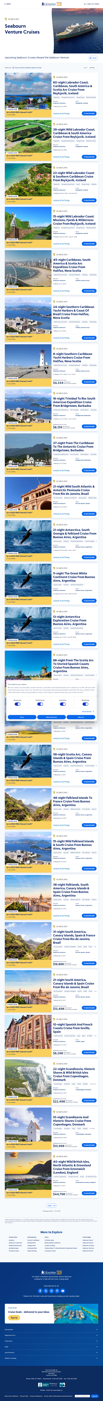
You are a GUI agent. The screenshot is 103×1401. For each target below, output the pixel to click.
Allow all (81, 717)
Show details (86, 711)
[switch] (40, 704)
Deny (22, 717)
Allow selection (51, 717)
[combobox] (93, 68)
